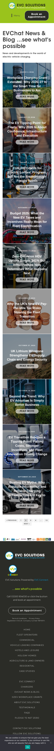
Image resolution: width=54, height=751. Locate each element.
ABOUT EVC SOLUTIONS (27, 702)
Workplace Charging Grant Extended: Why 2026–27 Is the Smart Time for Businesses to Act (27, 84)
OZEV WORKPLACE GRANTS (27, 697)
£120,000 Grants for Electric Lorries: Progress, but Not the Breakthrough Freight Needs (27, 174)
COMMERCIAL (27, 640)
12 (46, 520)
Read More (27, 97)
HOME (27, 630)
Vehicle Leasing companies (27, 645)
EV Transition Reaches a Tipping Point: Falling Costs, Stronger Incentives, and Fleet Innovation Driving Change (27, 445)
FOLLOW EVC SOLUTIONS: (27, 734)
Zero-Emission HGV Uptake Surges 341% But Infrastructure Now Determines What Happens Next (27, 265)
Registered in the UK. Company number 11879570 (26, 621)
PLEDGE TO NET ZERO (27, 718)
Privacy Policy (34, 618)
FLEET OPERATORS (27, 635)
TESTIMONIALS (27, 708)
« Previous (11, 520)
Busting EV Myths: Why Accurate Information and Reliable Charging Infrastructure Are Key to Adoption (27, 491)
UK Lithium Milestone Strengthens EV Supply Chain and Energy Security (27, 355)
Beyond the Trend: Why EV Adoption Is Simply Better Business (27, 400)
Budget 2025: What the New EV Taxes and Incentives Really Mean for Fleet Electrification (27, 219)
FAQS (27, 713)
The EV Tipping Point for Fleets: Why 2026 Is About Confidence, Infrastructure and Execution (27, 129)
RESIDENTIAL (27, 666)
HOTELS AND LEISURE (27, 650)
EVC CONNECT (27, 682)
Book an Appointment (36, 15)
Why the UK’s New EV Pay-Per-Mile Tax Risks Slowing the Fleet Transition (27, 310)
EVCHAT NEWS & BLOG (27, 692)
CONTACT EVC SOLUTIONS (27, 728)
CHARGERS (27, 687)
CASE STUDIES (27, 671)
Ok (27, 747)
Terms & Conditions (19, 618)
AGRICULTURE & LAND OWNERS (27, 661)
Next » (27, 524)
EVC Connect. (41, 580)
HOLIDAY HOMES (27, 656)
